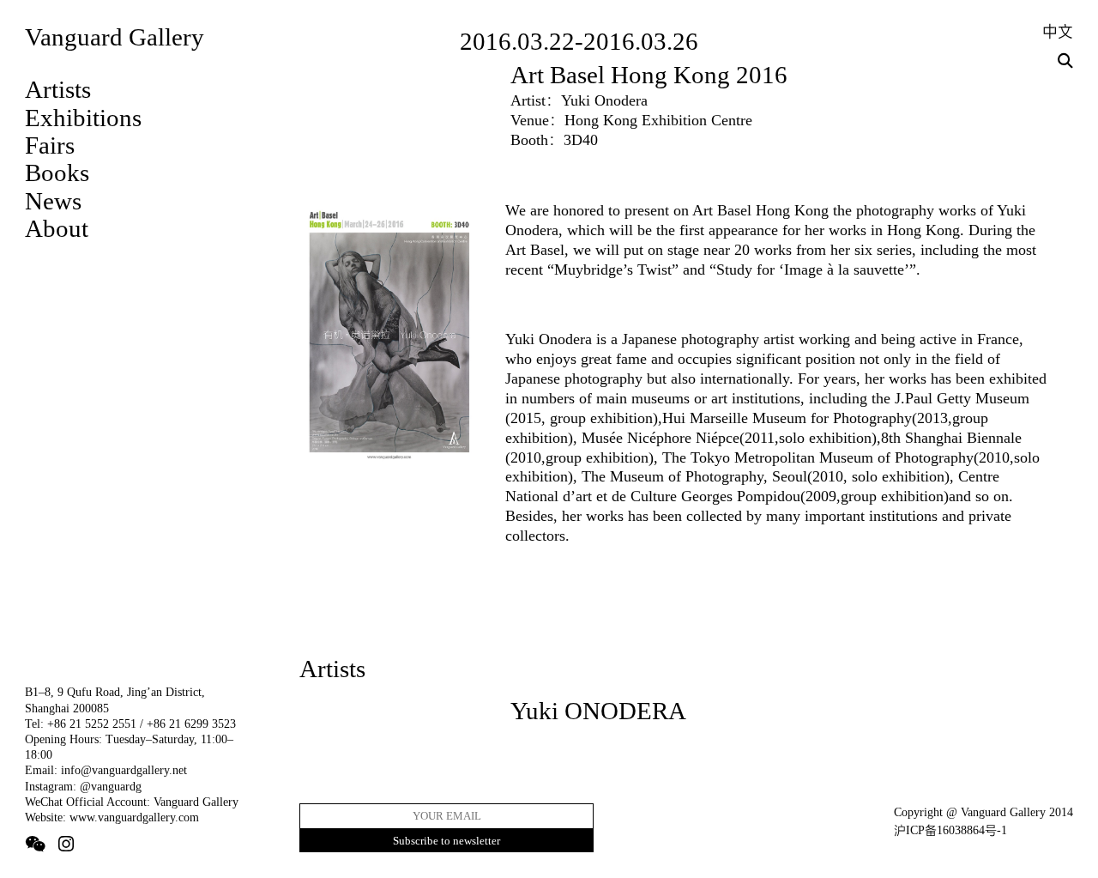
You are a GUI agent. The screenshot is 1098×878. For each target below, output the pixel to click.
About (56, 228)
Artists (58, 89)
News (53, 201)
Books (57, 172)
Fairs (50, 145)
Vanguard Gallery (114, 37)
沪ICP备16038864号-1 (950, 830)
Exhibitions (83, 117)
